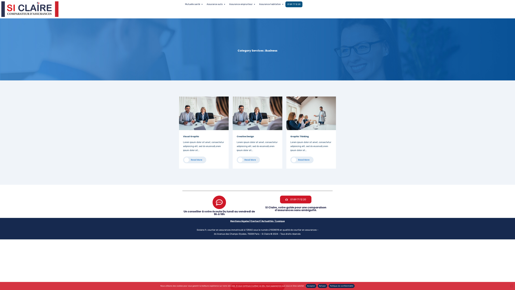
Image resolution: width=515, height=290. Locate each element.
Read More (196, 159)
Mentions (235, 221)
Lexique (280, 221)
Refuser (322, 286)
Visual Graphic (191, 136)
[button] (194, 4)
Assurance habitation (270, 4)
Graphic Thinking (299, 136)
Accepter (311, 286)
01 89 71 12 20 (293, 4)
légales (245, 221)
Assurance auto (215, 4)
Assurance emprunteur (241, 4)
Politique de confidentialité (341, 286)
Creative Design (245, 136)
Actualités (268, 221)
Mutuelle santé (192, 4)
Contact (255, 221)
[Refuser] (511, 286)
